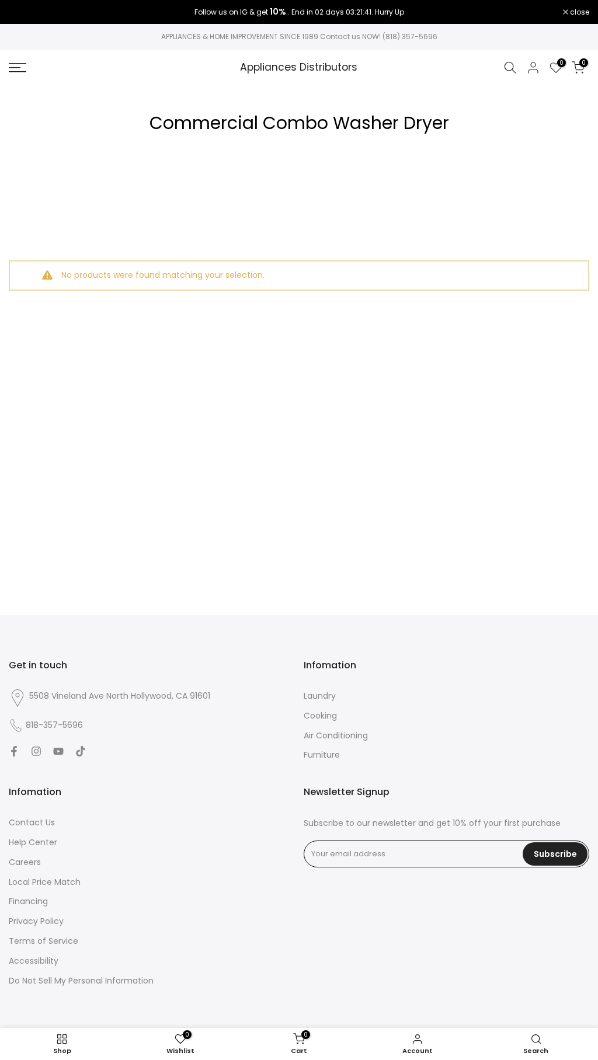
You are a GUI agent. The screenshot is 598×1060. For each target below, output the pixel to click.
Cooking (320, 715)
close (24, 12)
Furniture (322, 755)
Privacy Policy (36, 921)
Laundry (320, 696)
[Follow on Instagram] (36, 751)
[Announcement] (299, 12)
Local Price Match (45, 882)
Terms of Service (43, 941)
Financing (28, 901)
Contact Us (32, 822)
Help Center (33, 842)
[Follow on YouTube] (58, 751)
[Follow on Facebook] (14, 751)
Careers (25, 862)
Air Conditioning (336, 735)
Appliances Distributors (298, 67)
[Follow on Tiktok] (80, 751)
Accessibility (33, 961)
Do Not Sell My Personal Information (81, 980)
